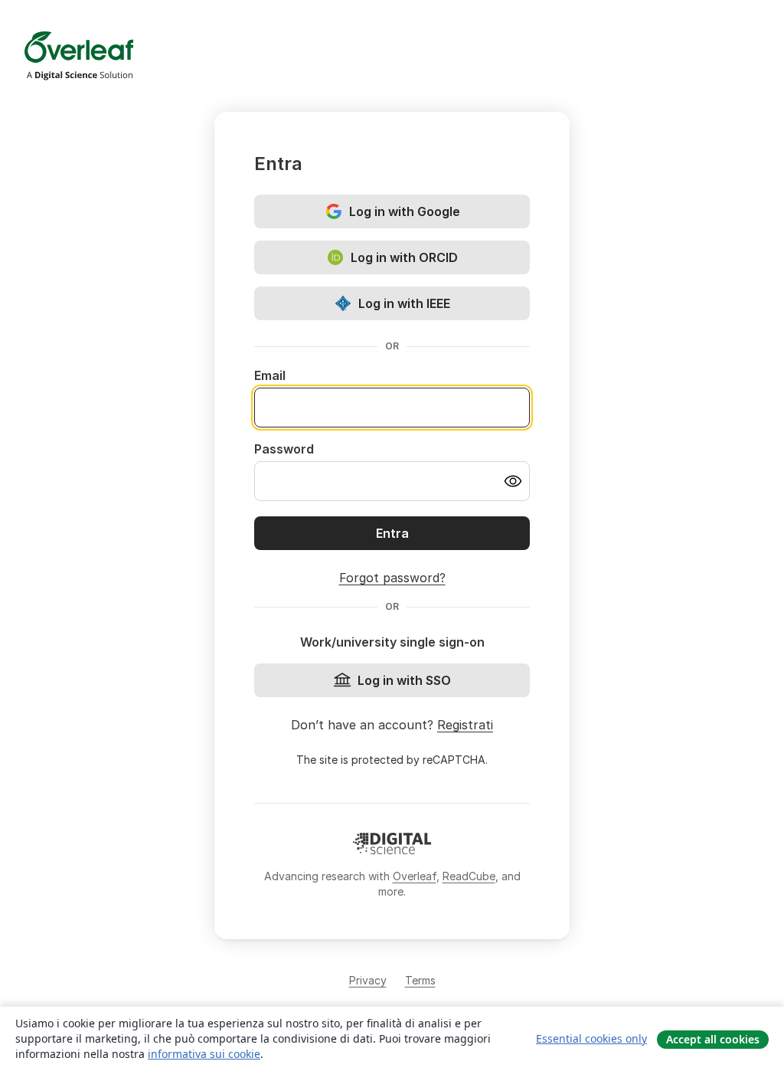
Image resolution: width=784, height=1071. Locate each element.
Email (270, 375)
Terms (420, 980)
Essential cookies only (591, 1038)
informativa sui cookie (204, 1053)
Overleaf (414, 876)
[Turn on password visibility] (513, 481)
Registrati (465, 724)
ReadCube (469, 876)
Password (284, 449)
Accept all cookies (713, 1039)
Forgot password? (392, 577)
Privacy (368, 980)
